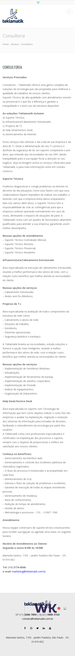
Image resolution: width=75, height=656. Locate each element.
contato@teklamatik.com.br (37, 618)
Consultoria (12, 67)
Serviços (15, 44)
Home (6, 44)
